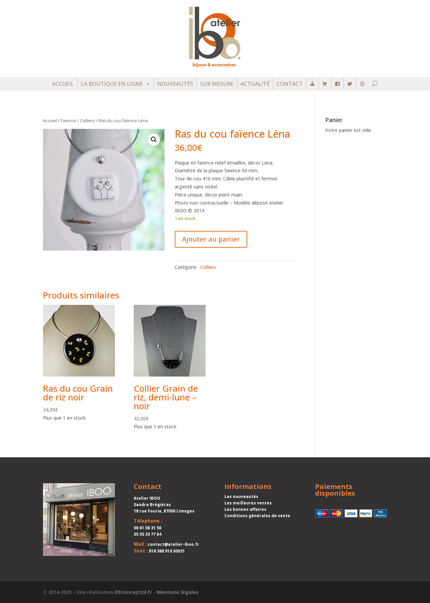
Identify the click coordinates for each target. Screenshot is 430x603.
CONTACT (290, 83)
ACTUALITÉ (255, 83)
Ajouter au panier (211, 239)
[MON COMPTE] (312, 84)
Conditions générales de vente (257, 516)
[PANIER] (325, 84)
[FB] (337, 84)
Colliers (87, 120)
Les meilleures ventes (248, 503)
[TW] (350, 84)
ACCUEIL (63, 83)
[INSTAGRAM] (362, 84)
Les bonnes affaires (245, 509)
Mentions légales (178, 592)
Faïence (68, 120)
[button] (154, 140)
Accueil (50, 120)
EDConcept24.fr (133, 592)
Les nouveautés (241, 496)
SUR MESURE (216, 83)
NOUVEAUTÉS (175, 83)
